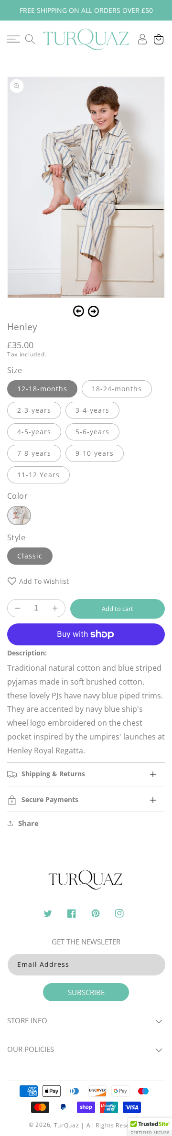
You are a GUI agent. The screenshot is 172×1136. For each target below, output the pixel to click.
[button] (13, 39)
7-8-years (34, 453)
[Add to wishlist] (12, 581)
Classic (30, 555)
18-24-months (117, 388)
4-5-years (34, 431)
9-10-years (94, 453)
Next (93, 311)
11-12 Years (38, 474)
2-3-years (34, 410)
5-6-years (92, 431)
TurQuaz (66, 1125)
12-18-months (42, 388)
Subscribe (86, 992)
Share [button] (28, 823)
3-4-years (92, 410)
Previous (79, 311)
